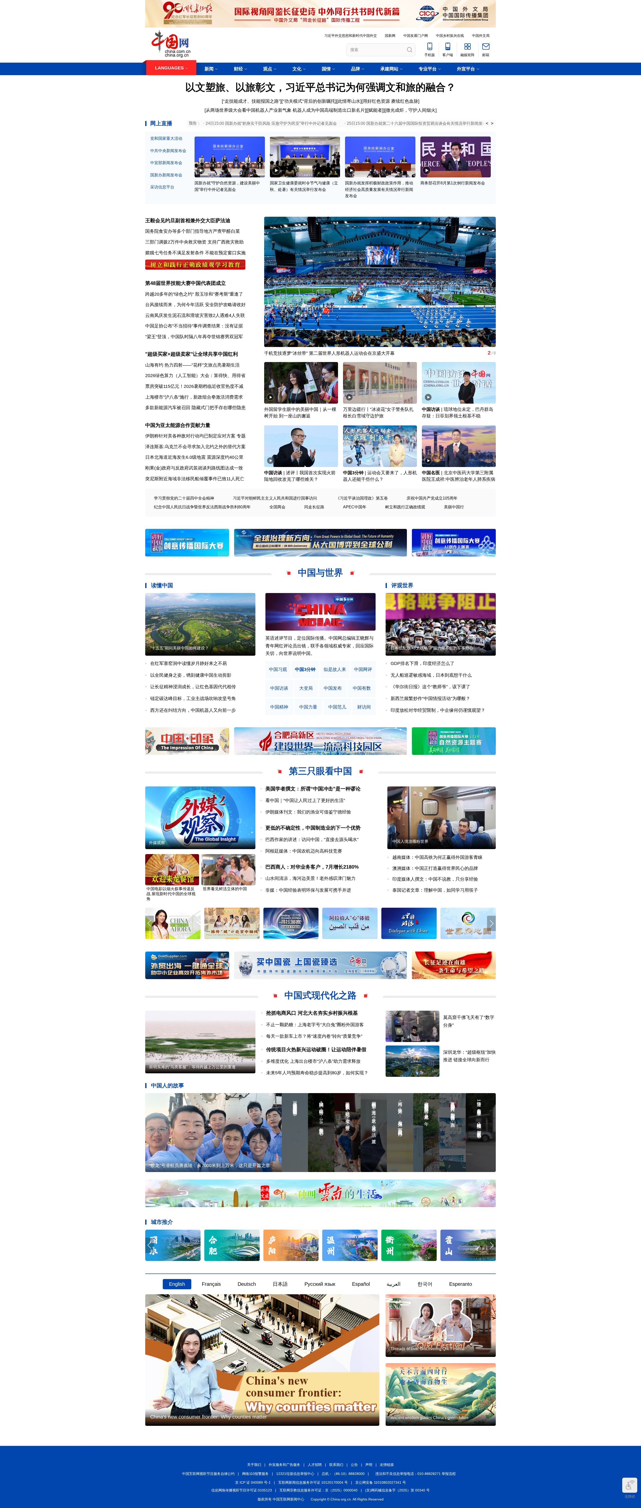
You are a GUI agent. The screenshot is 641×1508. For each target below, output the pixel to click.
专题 (241, 435)
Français (211, 1284)
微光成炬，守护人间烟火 (410, 110)
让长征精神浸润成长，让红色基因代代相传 (193, 686)
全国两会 (277, 507)
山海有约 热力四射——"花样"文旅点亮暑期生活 (192, 365)
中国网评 (363, 669)
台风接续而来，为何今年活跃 (174, 304)
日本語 (280, 1284)
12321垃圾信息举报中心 (295, 1474)
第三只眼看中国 (320, 771)
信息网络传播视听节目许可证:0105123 (241, 1490)
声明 (368, 1465)
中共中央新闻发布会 (168, 151)
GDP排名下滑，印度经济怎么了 (422, 663)
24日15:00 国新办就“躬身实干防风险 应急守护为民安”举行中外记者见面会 (271, 123)
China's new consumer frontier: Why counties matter (208, 1417)
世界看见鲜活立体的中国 (225, 889)
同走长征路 (314, 507)
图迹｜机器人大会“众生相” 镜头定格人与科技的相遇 (316, 353)
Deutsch (247, 1284)
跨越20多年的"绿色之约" (169, 294)
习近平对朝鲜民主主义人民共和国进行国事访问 (275, 498)
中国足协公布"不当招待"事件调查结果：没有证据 (194, 325)
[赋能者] (375, 110)
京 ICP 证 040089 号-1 (253, 1482)
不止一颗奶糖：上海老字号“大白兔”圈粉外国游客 (315, 1024)
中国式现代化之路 (320, 995)
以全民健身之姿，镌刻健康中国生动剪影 (190, 675)
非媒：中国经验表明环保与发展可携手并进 (308, 890)
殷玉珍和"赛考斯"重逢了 (219, 294)
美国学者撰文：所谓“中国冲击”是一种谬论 (313, 788)
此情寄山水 (349, 101)
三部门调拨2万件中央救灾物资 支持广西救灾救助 (194, 242)
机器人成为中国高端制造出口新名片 (329, 110)
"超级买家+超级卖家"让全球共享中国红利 (191, 354)
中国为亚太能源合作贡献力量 (177, 425)
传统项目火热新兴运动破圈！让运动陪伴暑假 (316, 1049)
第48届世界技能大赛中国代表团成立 (185, 283)
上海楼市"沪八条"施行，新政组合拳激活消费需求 (194, 397)
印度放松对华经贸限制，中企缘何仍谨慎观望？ (438, 710)
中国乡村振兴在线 (450, 36)
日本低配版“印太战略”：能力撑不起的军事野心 (432, 648)
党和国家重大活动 (166, 138)
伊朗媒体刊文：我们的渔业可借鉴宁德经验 (308, 812)
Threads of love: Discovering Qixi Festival (427, 1349)
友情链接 (387, 1465)
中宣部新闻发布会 (166, 163)
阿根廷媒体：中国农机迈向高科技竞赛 (303, 851)
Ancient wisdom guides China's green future (430, 1418)
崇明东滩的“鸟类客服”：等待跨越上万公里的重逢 (192, 1067)
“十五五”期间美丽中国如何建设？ (179, 648)
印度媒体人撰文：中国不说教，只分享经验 (435, 879)
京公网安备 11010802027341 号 (380, 1482)
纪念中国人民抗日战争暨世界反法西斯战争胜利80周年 (202, 507)
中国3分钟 (353, 472)
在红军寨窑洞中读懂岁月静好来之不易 (188, 663)
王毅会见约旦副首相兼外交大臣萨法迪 (187, 220)
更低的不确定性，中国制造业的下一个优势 (313, 828)
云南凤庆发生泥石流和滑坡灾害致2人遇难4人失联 (195, 315)
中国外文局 (481, 36)
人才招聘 (315, 1465)
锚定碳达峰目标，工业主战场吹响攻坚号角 (193, 698)
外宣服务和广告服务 (284, 1465)
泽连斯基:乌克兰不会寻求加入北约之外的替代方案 (195, 446)
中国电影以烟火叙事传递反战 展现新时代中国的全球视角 (171, 894)
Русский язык (319, 1284)
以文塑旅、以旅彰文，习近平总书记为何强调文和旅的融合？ (320, 87)
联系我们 (336, 1465)
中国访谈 (431, 409)
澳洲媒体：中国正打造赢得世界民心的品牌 (435, 868)
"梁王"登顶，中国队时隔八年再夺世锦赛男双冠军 (194, 336)
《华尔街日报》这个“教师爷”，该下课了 (430, 686)
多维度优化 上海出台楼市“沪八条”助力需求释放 (313, 1061)
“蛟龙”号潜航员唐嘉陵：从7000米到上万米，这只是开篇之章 (209, 1165)
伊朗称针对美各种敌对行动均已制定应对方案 (190, 435)
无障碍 (629, 1496)
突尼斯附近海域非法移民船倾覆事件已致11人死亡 (194, 478)
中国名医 (431, 472)
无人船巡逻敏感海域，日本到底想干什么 (431, 675)
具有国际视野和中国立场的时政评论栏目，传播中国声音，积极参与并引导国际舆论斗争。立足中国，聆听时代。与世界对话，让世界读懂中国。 (319, 646)
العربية (394, 1284)
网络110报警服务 (255, 1474)
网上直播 (161, 123)
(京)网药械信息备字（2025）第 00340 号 (397, 1490)
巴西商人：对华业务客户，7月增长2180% (312, 867)
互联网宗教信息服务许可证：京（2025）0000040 (318, 1490)
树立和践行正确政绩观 (405, 507)
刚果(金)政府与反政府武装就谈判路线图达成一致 (194, 468)
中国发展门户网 (415, 36)
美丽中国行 (454, 507)
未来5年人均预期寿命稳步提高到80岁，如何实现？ (317, 1072)
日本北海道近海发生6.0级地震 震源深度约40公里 (194, 457)
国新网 (390, 36)
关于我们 (254, 1465)
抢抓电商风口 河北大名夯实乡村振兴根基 (312, 1013)
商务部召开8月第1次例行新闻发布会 (452, 183)
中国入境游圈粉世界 (410, 841)
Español (361, 1284)
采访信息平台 (162, 187)
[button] (491, 281)
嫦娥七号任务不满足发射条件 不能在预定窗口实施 (195, 252)
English (177, 1284)
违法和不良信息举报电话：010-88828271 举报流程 (415, 1474)
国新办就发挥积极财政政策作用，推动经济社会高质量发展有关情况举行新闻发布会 (379, 189)
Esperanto (460, 1284)
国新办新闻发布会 (166, 175)
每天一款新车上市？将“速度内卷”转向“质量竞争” (314, 1036)
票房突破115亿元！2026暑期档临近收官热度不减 (194, 386)
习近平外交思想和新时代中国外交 (350, 36)
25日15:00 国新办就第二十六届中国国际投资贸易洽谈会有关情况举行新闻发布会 (419, 123)
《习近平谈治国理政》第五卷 (362, 498)
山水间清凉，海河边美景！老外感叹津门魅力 (310, 878)
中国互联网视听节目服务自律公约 (208, 1474)
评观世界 (402, 585)
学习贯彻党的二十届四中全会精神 (184, 498)
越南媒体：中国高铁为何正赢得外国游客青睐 (437, 857)
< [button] (487, 123)
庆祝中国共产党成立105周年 (432, 498)
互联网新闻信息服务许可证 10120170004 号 (313, 1482)
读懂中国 (162, 585)
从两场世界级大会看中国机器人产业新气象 (248, 110)
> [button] (492, 123)
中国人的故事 (167, 1085)
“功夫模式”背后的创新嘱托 (309, 101)
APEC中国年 (354, 507)
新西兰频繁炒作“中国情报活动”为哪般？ (430, 698)
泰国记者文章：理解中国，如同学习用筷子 (435, 890)
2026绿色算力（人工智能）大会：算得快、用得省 (195, 375)
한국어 (424, 1284)
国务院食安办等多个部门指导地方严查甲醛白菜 (192, 231)
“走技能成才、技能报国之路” (251, 101)
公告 (354, 1465)
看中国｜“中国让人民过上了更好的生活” (305, 800)
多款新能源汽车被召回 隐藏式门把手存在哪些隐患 (195, 407)
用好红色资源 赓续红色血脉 (390, 101)
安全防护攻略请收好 (225, 304)
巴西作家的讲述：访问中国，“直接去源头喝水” (312, 839)
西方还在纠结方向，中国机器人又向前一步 (193, 710)
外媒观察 (157, 843)
